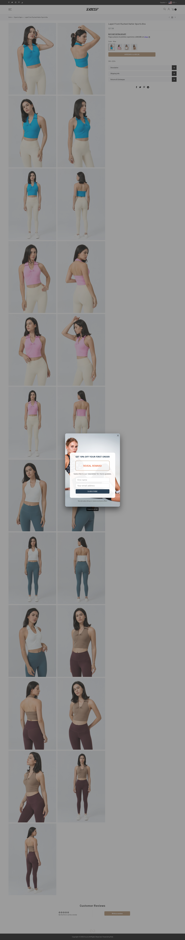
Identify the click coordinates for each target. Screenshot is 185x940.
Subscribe (93, 491)
